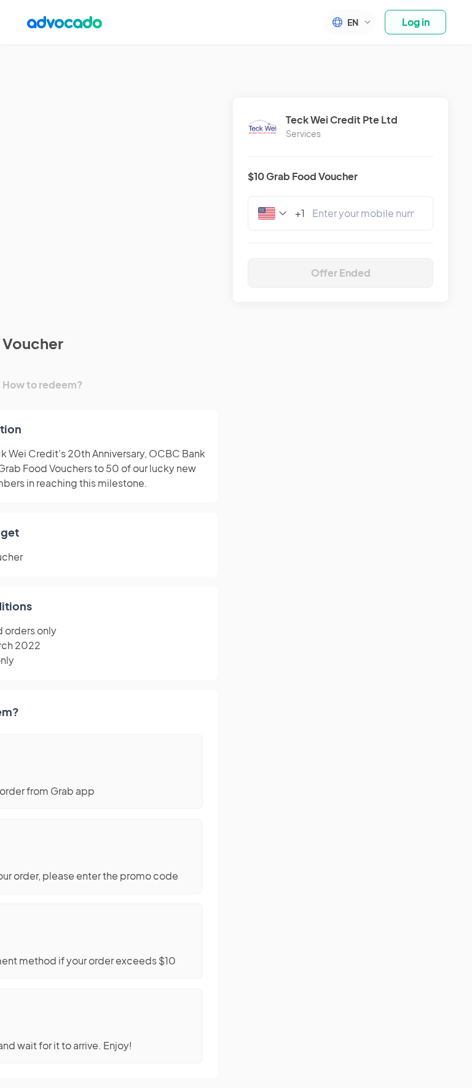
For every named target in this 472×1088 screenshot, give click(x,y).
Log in (416, 21)
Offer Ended (341, 272)
